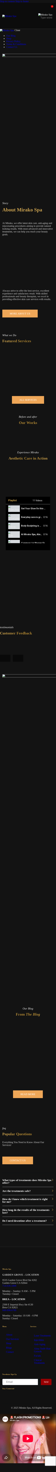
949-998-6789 (9, 1310)
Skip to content (7, 1)
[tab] (28, 508)
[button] (28, 1181)
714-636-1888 (9, 1285)
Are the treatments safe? (16, 1191)
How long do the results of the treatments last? (25, 1211)
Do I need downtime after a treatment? (24, 1220)
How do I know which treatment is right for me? (25, 1200)
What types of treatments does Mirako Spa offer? (26, 1181)
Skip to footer (22, 1)
